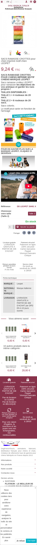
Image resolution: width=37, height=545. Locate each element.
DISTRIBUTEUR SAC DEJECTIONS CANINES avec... (26, 368)
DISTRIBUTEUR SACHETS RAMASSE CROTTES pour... (26, 338)
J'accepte (31, 541)
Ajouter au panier (27, 227)
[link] (24, 232)
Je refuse (20, 541)
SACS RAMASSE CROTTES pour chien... (11, 338)
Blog (16, 1)
